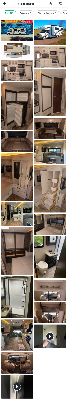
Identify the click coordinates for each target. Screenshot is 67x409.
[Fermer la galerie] (4, 3)
